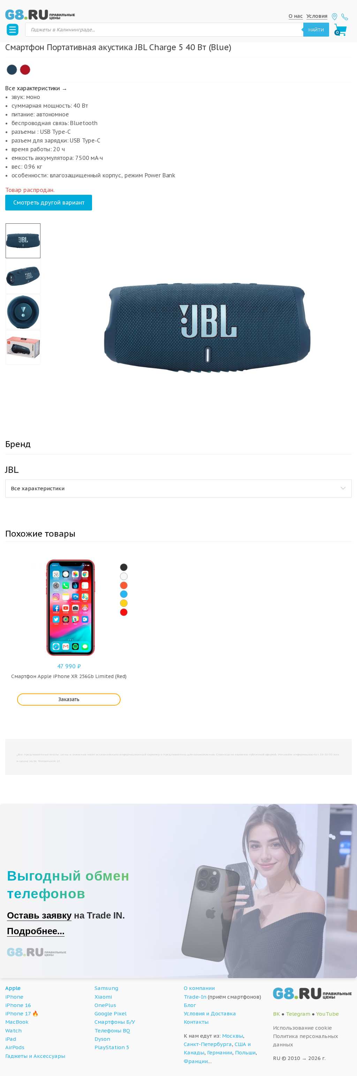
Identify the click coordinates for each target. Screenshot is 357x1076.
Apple (13, 988)
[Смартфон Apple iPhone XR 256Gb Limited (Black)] (124, 567)
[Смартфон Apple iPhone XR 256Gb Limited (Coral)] (124, 585)
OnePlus (105, 1005)
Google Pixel (110, 1013)
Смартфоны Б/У (114, 1022)
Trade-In (195, 996)
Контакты (196, 1022)
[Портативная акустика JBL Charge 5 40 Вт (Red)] (25, 69)
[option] (207, 327)
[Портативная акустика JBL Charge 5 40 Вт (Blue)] (12, 69)
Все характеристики (37, 488)
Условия (316, 16)
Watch (13, 1030)
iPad (10, 1039)
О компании (199, 988)
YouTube (327, 1013)
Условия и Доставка (210, 1013)
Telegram (298, 1013)
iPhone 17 (18, 1013)
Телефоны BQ (112, 1030)
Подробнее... (35, 931)
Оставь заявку (39, 915)
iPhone (14, 996)
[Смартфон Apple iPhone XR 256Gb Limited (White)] (124, 576)
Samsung (106, 988)
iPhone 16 (18, 1005)
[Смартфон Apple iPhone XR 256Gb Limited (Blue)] (124, 594)
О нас (296, 16)
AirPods (14, 1047)
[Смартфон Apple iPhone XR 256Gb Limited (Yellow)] (124, 603)
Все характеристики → (36, 88)
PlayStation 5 (111, 1047)
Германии (219, 1052)
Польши (245, 1052)
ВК (276, 1013)
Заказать (68, 699)
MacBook (17, 1022)
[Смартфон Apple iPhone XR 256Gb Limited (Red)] (124, 612)
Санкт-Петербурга (208, 1044)
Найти (316, 29)
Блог (190, 1005)
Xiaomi (103, 996)
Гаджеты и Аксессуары (35, 1056)
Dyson (102, 1039)
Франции (196, 1061)
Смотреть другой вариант (48, 202)
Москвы (232, 1035)
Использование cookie (302, 1027)
